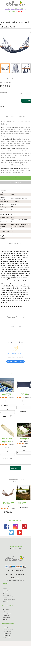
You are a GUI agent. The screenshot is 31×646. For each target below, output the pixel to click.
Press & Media (6, 617)
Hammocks (5, 627)
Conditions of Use (15, 574)
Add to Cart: (6, 416)
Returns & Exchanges (8, 596)
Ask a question (4, 95)
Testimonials (6, 615)
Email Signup (6, 590)
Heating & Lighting (8, 629)
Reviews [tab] (13, 327)
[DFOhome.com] (15, 3)
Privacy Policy (15, 571)
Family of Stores (7, 613)
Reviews (5, 619)
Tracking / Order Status (9, 599)
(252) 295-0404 (16, 546)
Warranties (5, 601)
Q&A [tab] (19, 327)
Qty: (21, 93)
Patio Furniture (6, 637)
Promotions (6, 594)
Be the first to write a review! (15, 361)
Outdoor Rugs (6, 635)
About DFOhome (7, 609)
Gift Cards (5, 592)
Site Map (15, 578)
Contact (5, 588)
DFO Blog (5, 611)
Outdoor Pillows (7, 633)
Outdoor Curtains (7, 631)
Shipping (5, 597)
